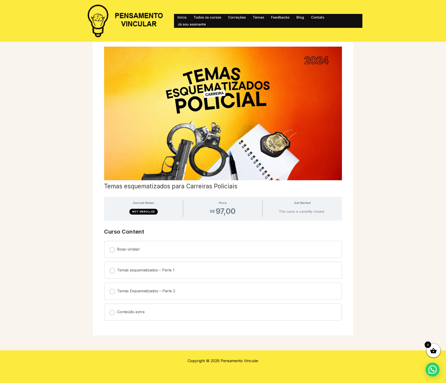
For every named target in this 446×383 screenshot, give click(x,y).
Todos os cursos (207, 17)
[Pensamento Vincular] (126, 20)
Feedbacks (280, 17)
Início (182, 17)
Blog (300, 17)
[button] (432, 370)
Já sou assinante (191, 24)
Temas (258, 17)
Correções (237, 17)
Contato (317, 17)
